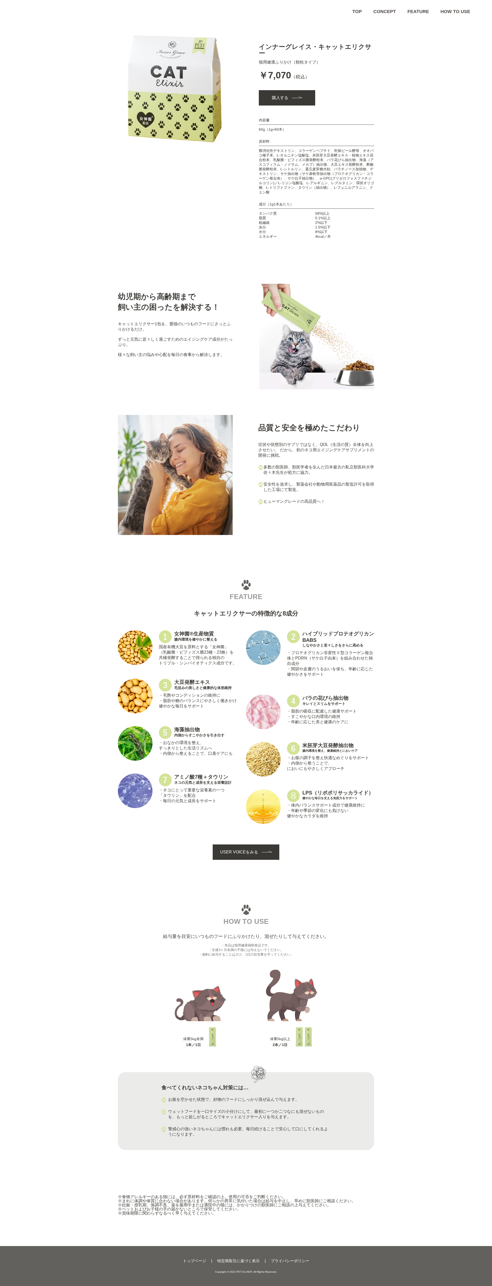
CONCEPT (384, 11)
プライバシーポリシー (290, 1261)
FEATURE (418, 11)
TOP (357, 11)
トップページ (194, 1261)
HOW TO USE (455, 11)
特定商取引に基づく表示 (238, 1261)
